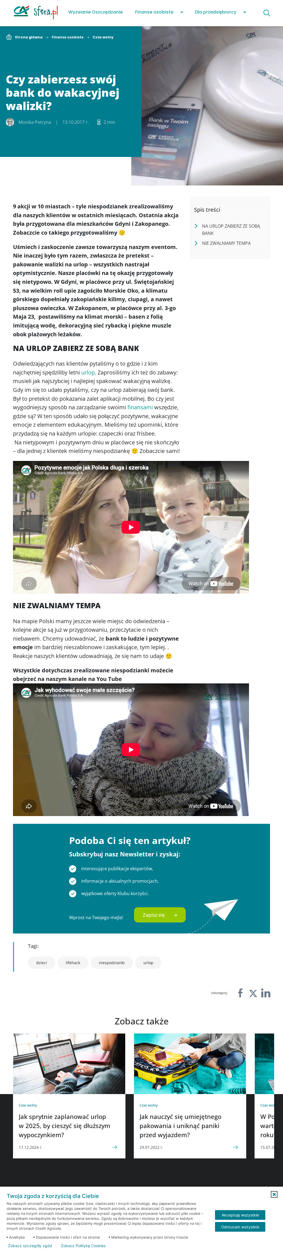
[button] (274, 1194)
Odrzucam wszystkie (240, 1226)
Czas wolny (103, 37)
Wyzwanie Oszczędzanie (95, 12)
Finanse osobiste (154, 12)
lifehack (73, 962)
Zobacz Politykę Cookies (83, 1246)
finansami (140, 407)
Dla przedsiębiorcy (215, 12)
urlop (88, 372)
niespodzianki (112, 962)
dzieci (41, 962)
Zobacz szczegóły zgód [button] (30, 1246)
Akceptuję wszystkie (240, 1215)
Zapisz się (154, 915)
